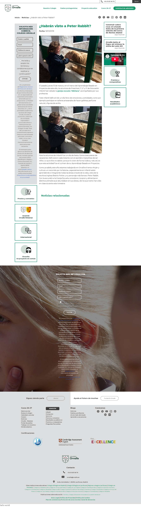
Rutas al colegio (26, 413)
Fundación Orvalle (109, 398)
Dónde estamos (26, 427)
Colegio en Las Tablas (73, 487)
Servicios (49, 416)
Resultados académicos (54, 420)
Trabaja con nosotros (28, 425)
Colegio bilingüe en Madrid (56, 485)
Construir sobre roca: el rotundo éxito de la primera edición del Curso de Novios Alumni (115, 29)
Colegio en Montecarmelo (88, 487)
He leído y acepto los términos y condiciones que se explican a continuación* (69, 304)
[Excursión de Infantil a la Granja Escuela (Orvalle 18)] (70, 153)
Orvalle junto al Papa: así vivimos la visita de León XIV (115, 44)
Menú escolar (25, 411)
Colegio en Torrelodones (32, 489)
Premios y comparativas (54, 422)
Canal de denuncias (88, 500)
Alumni (55, 398)
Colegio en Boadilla (45, 489)
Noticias (25, 18)
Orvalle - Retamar (27, 421)
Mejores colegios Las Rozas (97, 485)
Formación (49, 414)
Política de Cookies (83, 498)
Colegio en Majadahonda (41, 487)
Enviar (24, 79)
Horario (23, 417)
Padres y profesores (77, 413)
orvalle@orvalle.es (73, 477)
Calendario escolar (27, 415)
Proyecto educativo (89, 8)
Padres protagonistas (68, 8)
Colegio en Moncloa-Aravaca (105, 487)
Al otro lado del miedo (78, 415)
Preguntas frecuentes (53, 424)
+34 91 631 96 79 (109, 1)
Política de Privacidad (67, 498)
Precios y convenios (52, 418)
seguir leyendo (119, 34)
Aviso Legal (55, 498)
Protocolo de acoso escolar (70, 500)
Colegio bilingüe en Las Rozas (77, 485)
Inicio (17, 18)
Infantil (48, 412)
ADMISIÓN (52, 408)
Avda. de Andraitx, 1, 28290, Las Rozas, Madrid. (72, 482)
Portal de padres (26, 423)
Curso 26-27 (106, 8)
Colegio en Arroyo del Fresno (57, 487)
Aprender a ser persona (78, 417)
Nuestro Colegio (49, 8)
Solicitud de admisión (124, 8)
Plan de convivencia (53, 500)
